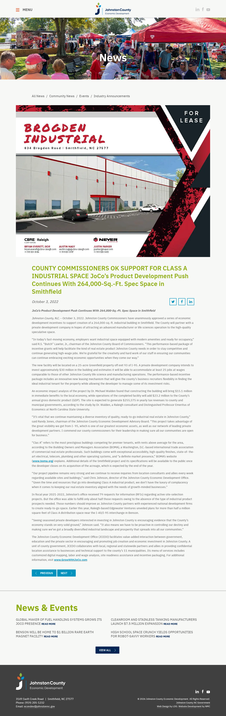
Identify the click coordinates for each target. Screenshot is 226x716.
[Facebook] (203, 9)
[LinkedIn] (197, 9)
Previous (46, 573)
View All (105, 650)
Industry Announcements (112, 96)
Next (64, 573)
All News (38, 96)
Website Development (190, 706)
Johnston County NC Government (193, 702)
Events (84, 96)
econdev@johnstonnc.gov (39, 706)
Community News (62, 96)
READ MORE (48, 624)
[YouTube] (208, 9)
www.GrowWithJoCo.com (70, 560)
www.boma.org (43, 461)
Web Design (163, 706)
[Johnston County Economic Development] (113, 8)
